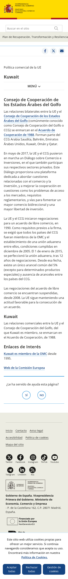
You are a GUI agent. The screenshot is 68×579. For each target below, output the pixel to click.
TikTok (44, 462)
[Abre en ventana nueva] (45, 51)
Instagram (33, 462)
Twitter (9, 462)
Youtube (54, 462)
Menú (32, 86)
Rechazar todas (32, 569)
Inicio (9, 430)
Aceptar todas (12, 569)
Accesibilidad (14, 437)
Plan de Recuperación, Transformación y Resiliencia (35, 37)
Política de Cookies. (34, 557)
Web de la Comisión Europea (24, 368)
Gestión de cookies (54, 569)
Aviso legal (36, 430)
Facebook (20, 462)
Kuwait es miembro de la (25, 354)
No (43, 395)
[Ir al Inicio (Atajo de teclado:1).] (19, 8)
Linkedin (22, 474)
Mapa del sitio (15, 444)
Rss (32, 474)
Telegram (10, 474)
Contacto (21, 430)
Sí (28, 395)
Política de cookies (37, 437)
